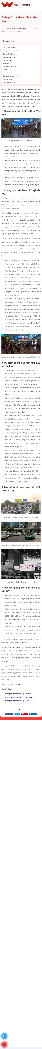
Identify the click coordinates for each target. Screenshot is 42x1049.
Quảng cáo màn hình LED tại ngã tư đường (19, 697)
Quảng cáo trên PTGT (9, 60)
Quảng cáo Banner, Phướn (11, 76)
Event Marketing (8, 73)
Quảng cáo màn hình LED (24, 28)
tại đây (18, 684)
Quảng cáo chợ (7, 79)
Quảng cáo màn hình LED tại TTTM (17, 701)
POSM (5, 70)
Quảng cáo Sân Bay (9, 82)
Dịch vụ (12, 28)
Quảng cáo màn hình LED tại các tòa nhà (18, 694)
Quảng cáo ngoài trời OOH (11, 51)
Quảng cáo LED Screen (10, 66)
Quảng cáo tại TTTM (9, 57)
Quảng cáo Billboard (9, 54)
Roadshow (6, 63)
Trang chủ (5, 28)
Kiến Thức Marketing (9, 48)
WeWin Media (15, 647)
